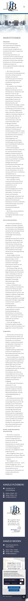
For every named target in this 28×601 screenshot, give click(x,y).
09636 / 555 (13, 493)
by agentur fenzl (14, 592)
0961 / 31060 (14, 550)
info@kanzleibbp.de (11, 497)
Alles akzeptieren (14, 590)
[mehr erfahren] (14, 583)
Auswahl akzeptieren (14, 587)
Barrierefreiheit (7, 596)
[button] (24, 7)
